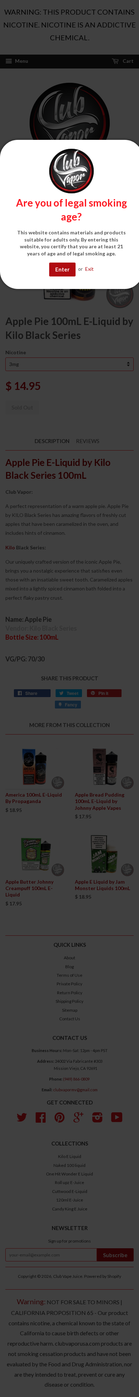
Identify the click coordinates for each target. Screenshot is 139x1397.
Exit (89, 269)
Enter (62, 269)
